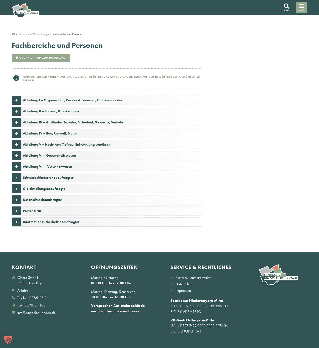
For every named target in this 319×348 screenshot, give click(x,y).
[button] (8, 340)
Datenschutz (184, 284)
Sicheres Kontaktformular (193, 277)
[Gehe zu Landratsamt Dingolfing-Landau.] (13, 34)
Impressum (183, 290)
